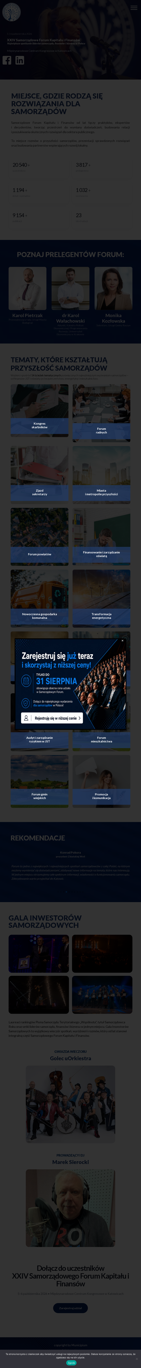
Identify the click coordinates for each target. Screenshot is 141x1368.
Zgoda (71, 1362)
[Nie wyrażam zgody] (136, 1359)
